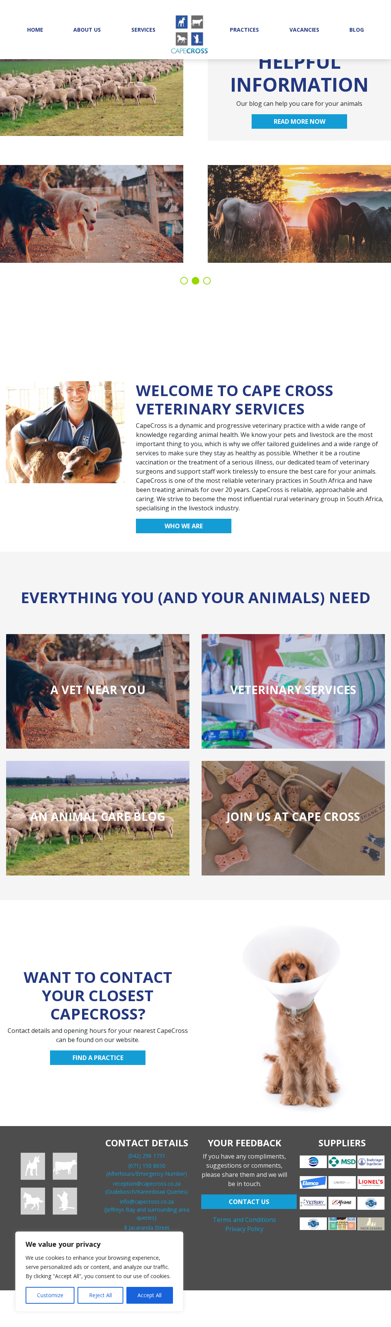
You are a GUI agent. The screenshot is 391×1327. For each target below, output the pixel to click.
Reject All (100, 1295)
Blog (356, 29)
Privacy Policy (244, 1229)
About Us (87, 29)
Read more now (299, 121)
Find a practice (98, 1058)
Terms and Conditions (244, 1219)
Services (143, 29)
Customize (50, 1295)
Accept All (149, 1295)
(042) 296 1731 (146, 1155)
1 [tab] (184, 281)
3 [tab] (207, 281)
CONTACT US (249, 1202)
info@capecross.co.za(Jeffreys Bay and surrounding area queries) (146, 1209)
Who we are (184, 526)
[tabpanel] (195, 156)
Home (35, 29)
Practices (244, 29)
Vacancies (304, 29)
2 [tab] (195, 281)
